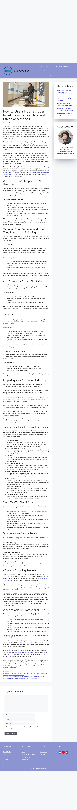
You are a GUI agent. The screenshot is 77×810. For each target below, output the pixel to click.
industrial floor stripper (18, 675)
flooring (7, 671)
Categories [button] (48, 66)
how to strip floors (7, 675)
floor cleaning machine (22, 673)
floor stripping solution (41, 673)
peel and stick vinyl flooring (11, 172)
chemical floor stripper (10, 673)
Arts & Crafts (7, 752)
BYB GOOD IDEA (21, 71)
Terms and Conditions (28, 754)
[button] (51, 75)
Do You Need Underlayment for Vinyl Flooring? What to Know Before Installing (24, 676)
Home (34, 66)
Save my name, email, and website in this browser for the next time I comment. (27, 728)
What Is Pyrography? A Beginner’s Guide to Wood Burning (65, 98)
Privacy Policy (26, 757)
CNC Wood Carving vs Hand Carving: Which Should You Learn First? (65, 92)
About (40, 66)
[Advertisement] (38, 10)
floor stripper (32, 673)
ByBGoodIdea (7, 666)
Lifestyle (5, 759)
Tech (4, 762)
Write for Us (47, 71)
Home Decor (7, 757)
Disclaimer (25, 759)
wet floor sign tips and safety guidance (21, 652)
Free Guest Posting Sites (62, 66)
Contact (55, 71)
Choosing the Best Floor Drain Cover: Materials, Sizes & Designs (21, 678)
